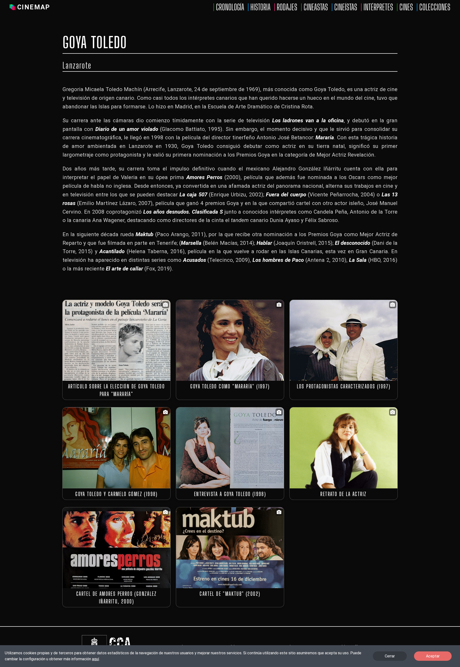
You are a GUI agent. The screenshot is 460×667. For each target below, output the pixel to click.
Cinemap (33, 7)
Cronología (230, 7)
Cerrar (390, 656)
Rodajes (287, 7)
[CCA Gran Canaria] (119, 635)
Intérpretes (378, 7)
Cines (406, 7)
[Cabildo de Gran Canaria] (94, 635)
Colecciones (434, 7)
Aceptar (433, 656)
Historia (260, 7)
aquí (95, 659)
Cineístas (345, 7)
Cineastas (316, 7)
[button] (116, 340)
